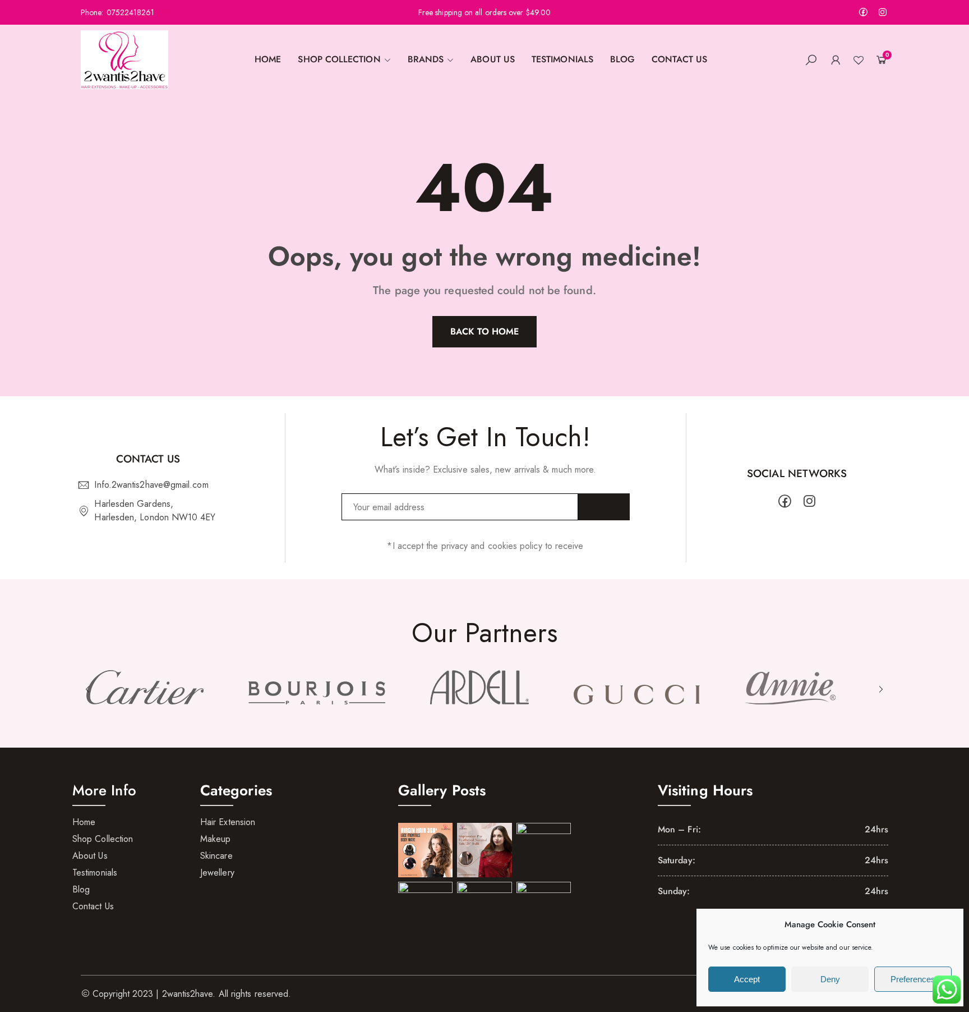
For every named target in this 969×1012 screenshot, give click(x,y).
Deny (830, 979)
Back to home (484, 331)
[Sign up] (604, 506)
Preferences (912, 979)
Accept (747, 979)
